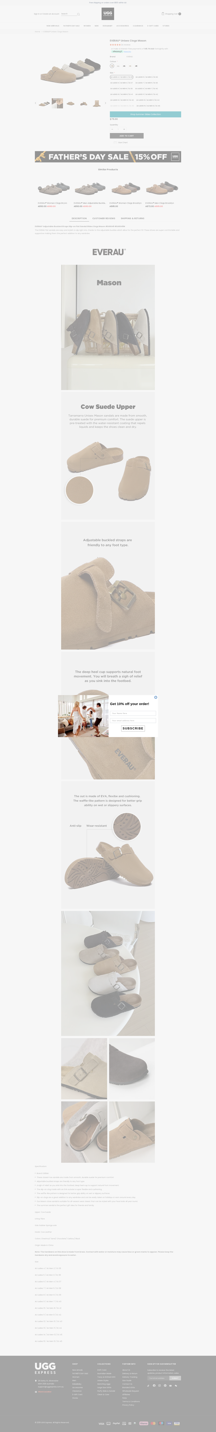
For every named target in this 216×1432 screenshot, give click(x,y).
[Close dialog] (155, 697)
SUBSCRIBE (133, 728)
